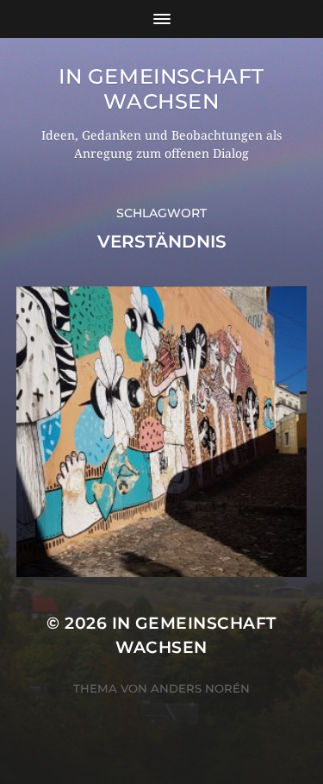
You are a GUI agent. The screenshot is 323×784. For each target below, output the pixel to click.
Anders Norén (200, 688)
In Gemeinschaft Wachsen (161, 89)
